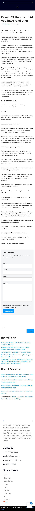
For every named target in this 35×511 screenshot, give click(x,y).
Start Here (7, 478)
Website (5, 276)
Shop (6, 484)
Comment (6, 283)
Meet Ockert (8, 481)
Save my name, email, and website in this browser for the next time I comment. (17, 306)
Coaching (7, 493)
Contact (6, 500)
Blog (5, 496)
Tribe (5, 487)
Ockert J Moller (7, 24)
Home (6, 475)
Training (7, 490)
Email (5, 269)
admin (2, 374)
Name (5, 263)
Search (3, 328)
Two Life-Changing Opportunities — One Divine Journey (16, 352)
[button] (17, 7)
